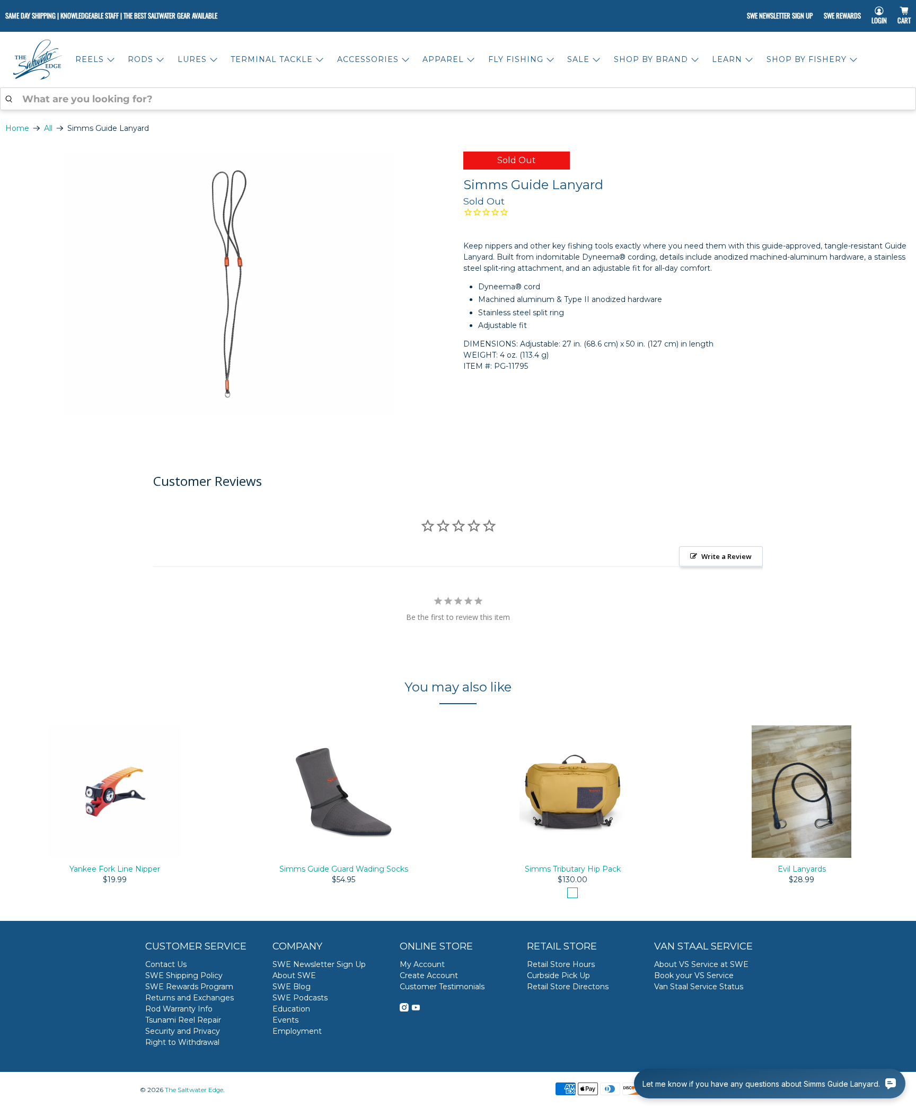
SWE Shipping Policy (184, 975)
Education (291, 1009)
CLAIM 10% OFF (802, 1030)
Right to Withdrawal (182, 1042)
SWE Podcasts (300, 997)
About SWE (294, 975)
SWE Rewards (842, 15)
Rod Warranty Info (179, 1009)
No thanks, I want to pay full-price (802, 1063)
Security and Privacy (182, 1031)
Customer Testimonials (442, 986)
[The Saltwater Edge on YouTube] (415, 1009)
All (48, 128)
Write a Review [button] (726, 556)
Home (17, 128)
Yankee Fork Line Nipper (114, 869)
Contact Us (166, 964)
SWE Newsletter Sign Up (780, 15)
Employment (297, 1031)
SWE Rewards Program (189, 986)
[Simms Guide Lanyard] (229, 284)
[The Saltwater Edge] (37, 59)
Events (285, 1020)
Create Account (429, 975)
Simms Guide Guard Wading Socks (343, 869)
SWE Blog (291, 986)
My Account (422, 964)
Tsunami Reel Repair (183, 1020)
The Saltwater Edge (194, 1090)
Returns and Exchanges (189, 997)
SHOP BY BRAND (651, 59)
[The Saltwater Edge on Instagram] (404, 1009)
